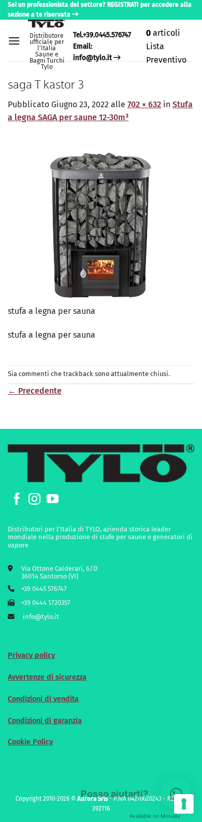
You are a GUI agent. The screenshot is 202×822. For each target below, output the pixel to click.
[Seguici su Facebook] (17, 500)
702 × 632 (144, 104)
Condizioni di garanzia (45, 720)
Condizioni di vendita (43, 699)
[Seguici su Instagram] (34, 500)
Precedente (35, 391)
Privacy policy (31, 655)
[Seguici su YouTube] (53, 500)
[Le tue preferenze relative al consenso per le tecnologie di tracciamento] (184, 804)
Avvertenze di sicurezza (47, 677)
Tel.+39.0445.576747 (102, 35)
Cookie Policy (30, 742)
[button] (14, 40)
